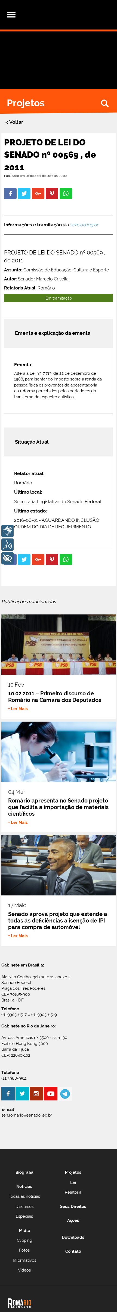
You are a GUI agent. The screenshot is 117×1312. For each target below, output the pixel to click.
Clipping (24, 1240)
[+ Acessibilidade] (7, 558)
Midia (24, 1230)
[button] (10, 193)
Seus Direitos (73, 1206)
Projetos (73, 1172)
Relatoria (73, 1192)
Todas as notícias (24, 1196)
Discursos (24, 1206)
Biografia (24, 1172)
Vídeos (24, 1270)
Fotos (24, 1250)
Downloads (73, 1237)
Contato (73, 1251)
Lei (73, 1182)
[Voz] (7, 544)
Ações (73, 1220)
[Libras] (7, 531)
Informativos (24, 1260)
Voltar (16, 122)
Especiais (24, 1216)
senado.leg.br (84, 224)
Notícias (24, 1186)
